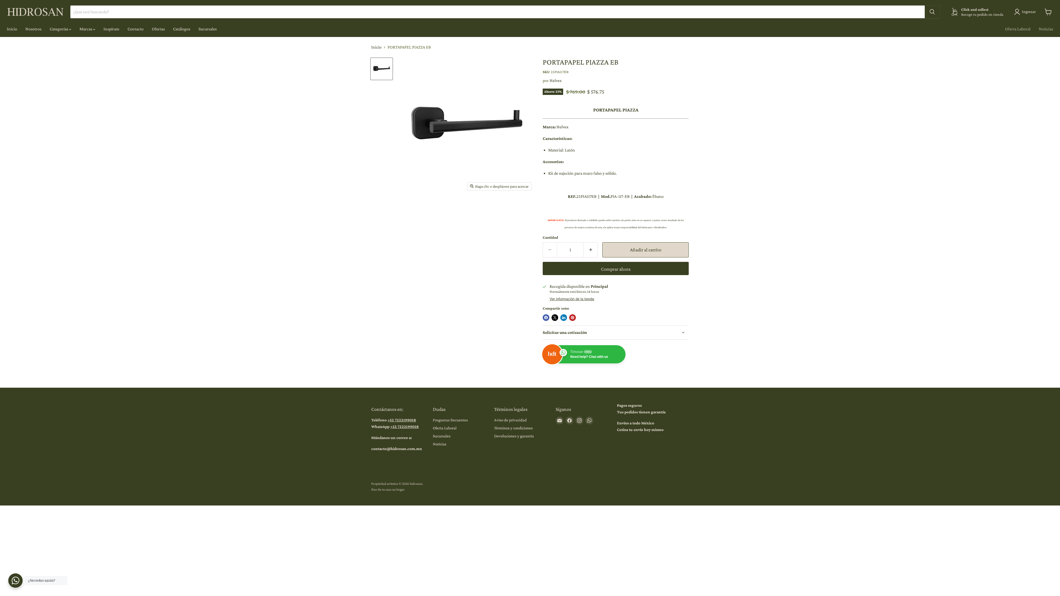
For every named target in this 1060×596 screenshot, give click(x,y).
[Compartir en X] (555, 317)
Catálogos (181, 28)
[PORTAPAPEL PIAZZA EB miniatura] (382, 69)
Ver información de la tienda (572, 299)
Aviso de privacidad (510, 420)
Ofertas (158, 28)
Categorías (59, 28)
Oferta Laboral (1017, 28)
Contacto (136, 28)
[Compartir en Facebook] (546, 317)
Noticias (1046, 28)
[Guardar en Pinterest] (572, 317)
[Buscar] (932, 12)
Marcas (86, 28)
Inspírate (111, 28)
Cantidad (550, 237)
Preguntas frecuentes (450, 420)
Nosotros (33, 28)
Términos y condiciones (513, 428)
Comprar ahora (615, 269)
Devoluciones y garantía (514, 436)
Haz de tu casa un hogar (388, 489)
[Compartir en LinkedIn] (563, 317)
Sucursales (207, 28)
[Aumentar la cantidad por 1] (591, 249)
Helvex (556, 80)
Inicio (12, 28)
